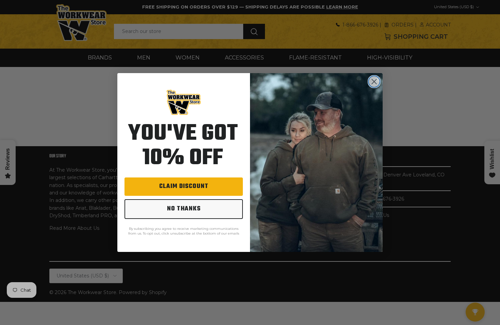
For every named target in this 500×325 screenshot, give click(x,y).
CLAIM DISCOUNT (184, 186)
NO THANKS (184, 209)
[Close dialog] (374, 81)
